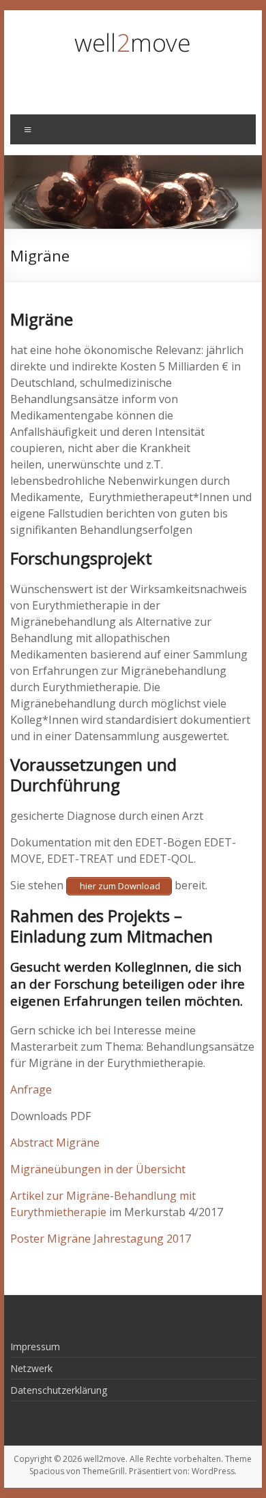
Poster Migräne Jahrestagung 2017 (100, 1238)
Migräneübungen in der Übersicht (98, 1169)
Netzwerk (31, 1368)
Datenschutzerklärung (58, 1390)
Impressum (35, 1346)
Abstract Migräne (55, 1142)
